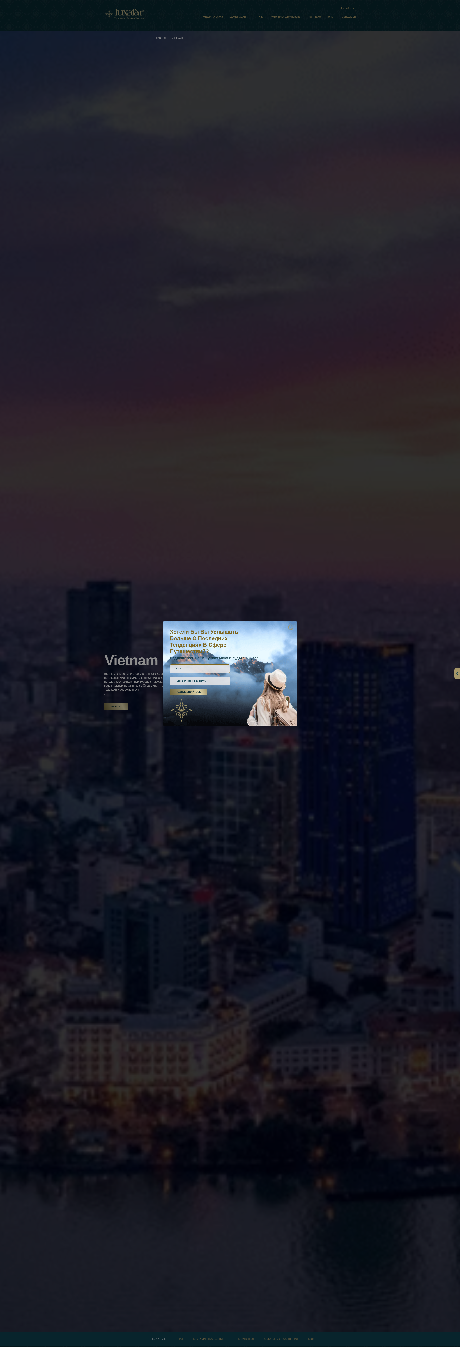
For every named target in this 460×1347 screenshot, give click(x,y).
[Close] (290, 627)
